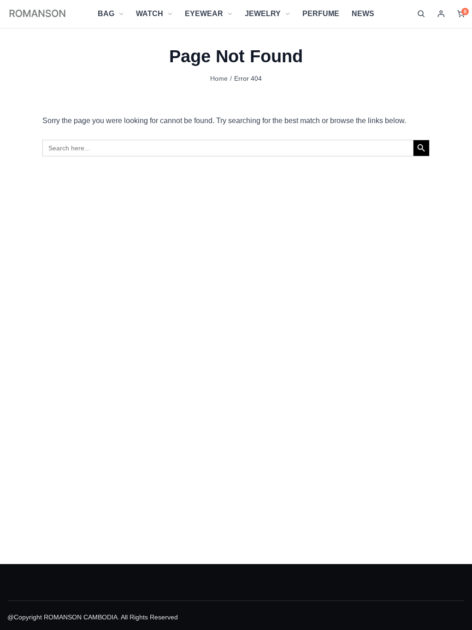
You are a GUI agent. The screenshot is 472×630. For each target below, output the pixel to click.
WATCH (149, 14)
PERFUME (320, 14)
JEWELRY (263, 14)
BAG (106, 14)
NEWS (363, 14)
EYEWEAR (204, 14)
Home (219, 78)
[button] (421, 14)
